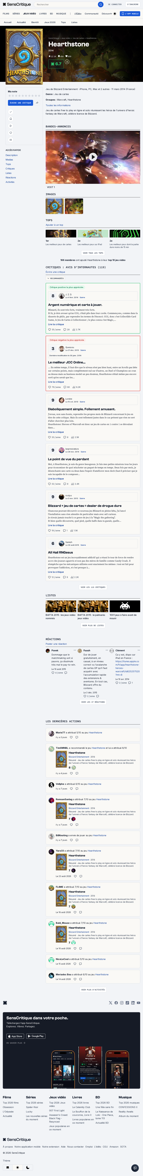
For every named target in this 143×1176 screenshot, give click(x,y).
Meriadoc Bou (63, 974)
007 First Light (56, 1110)
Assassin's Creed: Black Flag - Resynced (58, 1118)
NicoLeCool (62, 959)
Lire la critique (56, 324)
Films (7, 1097)
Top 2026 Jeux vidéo (57, 1104)
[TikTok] (127, 1004)
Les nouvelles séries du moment (36, 1118)
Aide (63, 1146)
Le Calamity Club (81, 1107)
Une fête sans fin (105, 1107)
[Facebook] (116, 1004)
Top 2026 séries (34, 1102)
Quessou (69, 347)
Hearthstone (91, 38)
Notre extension (50, 1146)
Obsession (8, 1107)
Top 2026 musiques (129, 1102)
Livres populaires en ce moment (83, 1121)
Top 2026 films (11, 1102)
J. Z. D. (68, 294)
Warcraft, (62, 99)
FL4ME (59, 886)
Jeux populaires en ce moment (59, 1128)
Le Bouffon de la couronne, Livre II (81, 1113)
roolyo (68, 495)
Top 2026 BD (103, 1102)
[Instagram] (121, 1004)
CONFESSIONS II (128, 1107)
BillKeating (62, 835)
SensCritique (53, 38)
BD (98, 1097)
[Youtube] (138, 1004)
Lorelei (68, 399)
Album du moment (128, 1116)
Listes (51, 595)
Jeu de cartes (78, 38)
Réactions (53, 639)
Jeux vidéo (66, 38)
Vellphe (60, 784)
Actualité (7, 1116)
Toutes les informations (58, 105)
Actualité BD (102, 1122)
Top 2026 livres (80, 1102)
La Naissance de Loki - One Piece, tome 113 (105, 1115)
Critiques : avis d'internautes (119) (76, 267)
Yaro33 (60, 850)
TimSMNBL (62, 748)
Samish (68, 542)
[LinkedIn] (133, 1004)
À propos (8, 1146)
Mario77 (60, 732)
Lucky (29, 1111)
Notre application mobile (27, 1146)
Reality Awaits (126, 1111)
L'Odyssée (8, 1111)
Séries (31, 1097)
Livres (77, 1097)
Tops (49, 220)
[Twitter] (110, 1004)
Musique (125, 1097)
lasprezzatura (72, 449)
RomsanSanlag (64, 799)
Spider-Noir (32, 1107)
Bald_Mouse (63, 923)
